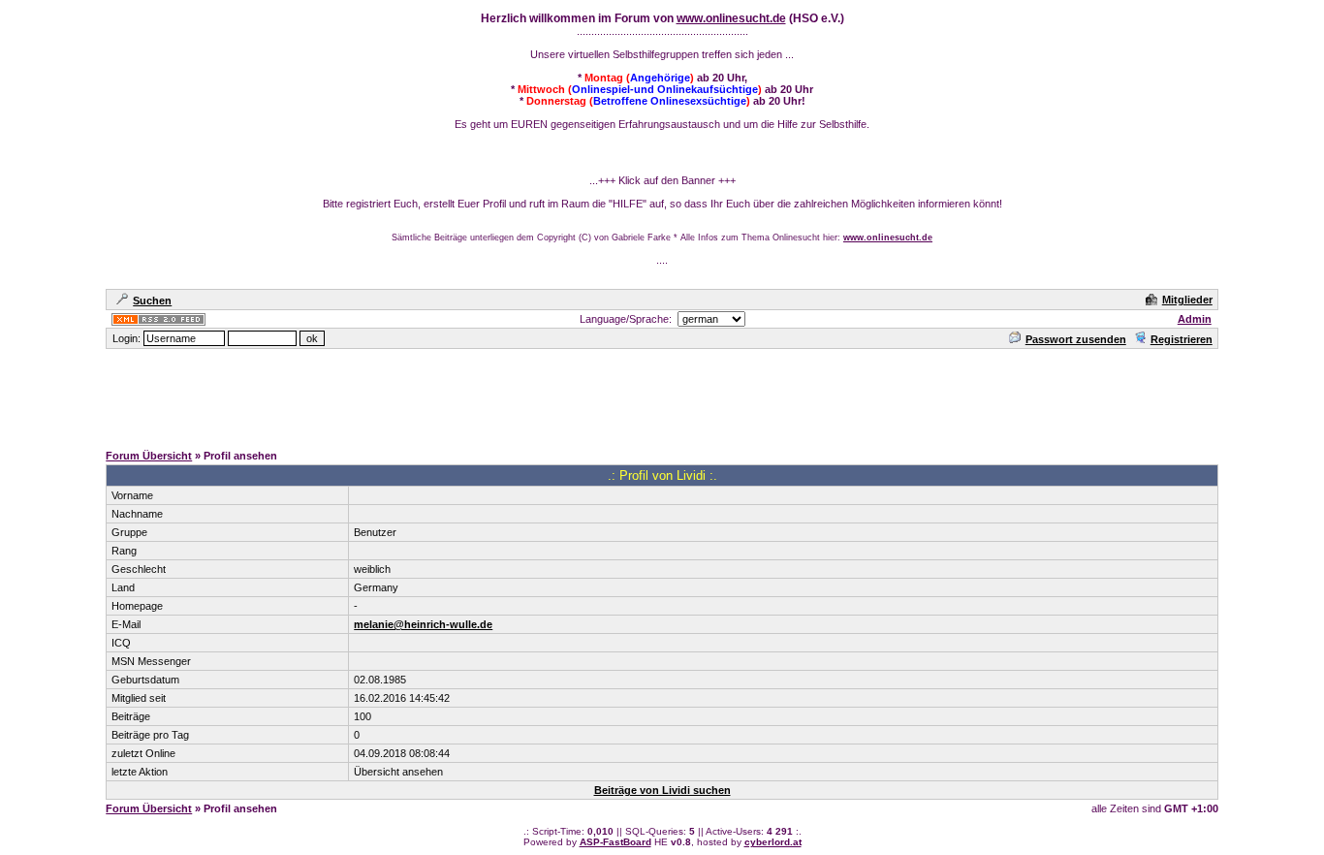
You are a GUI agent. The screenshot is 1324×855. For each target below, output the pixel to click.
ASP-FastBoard (615, 842)
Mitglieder (1187, 299)
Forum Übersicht (149, 455)
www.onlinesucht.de (731, 18)
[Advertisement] (662, 394)
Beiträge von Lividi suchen (662, 790)
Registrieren (1182, 339)
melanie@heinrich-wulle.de (423, 624)
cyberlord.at (773, 842)
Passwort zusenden (1075, 339)
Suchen (152, 300)
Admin (1195, 319)
